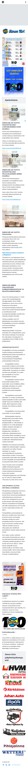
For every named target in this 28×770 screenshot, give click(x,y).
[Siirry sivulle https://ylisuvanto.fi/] (14, 675)
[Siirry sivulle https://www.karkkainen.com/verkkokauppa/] (14, 689)
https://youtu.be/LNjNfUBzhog (11, 199)
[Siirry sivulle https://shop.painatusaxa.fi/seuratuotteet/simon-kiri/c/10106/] (14, 702)
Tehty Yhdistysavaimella (16, 764)
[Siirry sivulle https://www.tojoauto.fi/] (14, 696)
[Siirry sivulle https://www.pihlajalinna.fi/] (14, 743)
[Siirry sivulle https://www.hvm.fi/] (14, 669)
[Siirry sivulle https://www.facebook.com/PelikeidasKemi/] (14, 682)
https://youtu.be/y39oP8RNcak (11, 148)
